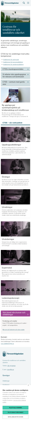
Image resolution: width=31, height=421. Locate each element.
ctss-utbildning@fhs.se (7, 344)
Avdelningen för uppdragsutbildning (13, 64)
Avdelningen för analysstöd (11, 60)
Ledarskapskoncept (10, 298)
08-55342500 (11, 366)
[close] (28, 385)
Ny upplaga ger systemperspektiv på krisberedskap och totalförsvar (15, 107)
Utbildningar (6, 381)
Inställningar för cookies (15, 416)
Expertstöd (7, 268)
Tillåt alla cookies (15, 407)
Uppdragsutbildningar (11, 144)
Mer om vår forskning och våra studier (14, 330)
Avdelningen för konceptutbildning (13, 62)
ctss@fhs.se (10, 369)
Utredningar (7, 207)
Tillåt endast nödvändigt (15, 412)
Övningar (6, 177)
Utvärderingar (8, 239)
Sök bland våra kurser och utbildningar (14, 313)
